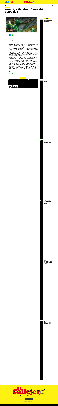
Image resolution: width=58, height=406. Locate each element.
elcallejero (9, 14)
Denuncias (37, 5)
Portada (16, 5)
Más (42, 5)
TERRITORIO (23, 5)
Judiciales (30, 5)
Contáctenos (30, 401)
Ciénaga (40, 5)
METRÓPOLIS (19, 5)
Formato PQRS (34, 401)
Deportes (33, 5)
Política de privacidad (24, 401)
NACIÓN (26, 5)
